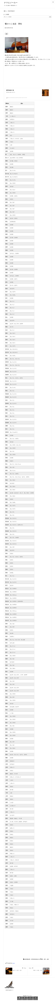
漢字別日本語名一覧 (35, 959)
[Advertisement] (27, 77)
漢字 (45, 959)
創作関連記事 (11, 11)
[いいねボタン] (6, 34)
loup (14, 963)
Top (6, 11)
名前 (48, 959)
